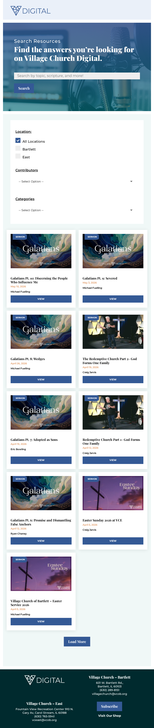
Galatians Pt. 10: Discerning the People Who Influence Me (39, 280)
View (41, 298)
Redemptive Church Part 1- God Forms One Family (111, 441)
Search (24, 88)
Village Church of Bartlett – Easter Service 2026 (36, 603)
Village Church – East (44, 703)
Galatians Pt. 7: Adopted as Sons (34, 439)
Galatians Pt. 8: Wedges (28, 359)
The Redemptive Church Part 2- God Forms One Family (110, 361)
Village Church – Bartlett (109, 677)
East (26, 157)
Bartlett (29, 149)
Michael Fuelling (20, 291)
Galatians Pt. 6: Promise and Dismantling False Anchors (41, 522)
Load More (77, 641)
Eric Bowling (18, 449)
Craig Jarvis (89, 372)
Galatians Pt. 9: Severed (100, 278)
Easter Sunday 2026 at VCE (102, 520)
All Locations (33, 141)
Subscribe (109, 706)
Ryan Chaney (19, 533)
